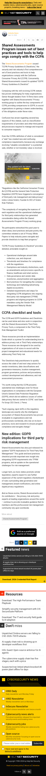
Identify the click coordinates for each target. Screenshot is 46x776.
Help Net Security (33, 761)
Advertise (36, 765)
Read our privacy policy (15, 765)
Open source (13, 733)
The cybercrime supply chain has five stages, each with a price (20, 660)
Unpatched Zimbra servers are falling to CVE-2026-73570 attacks (21, 634)
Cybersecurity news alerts (20, 714)
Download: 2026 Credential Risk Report (19, 579)
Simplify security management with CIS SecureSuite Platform (21, 610)
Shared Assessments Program (19, 64)
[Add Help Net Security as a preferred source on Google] (42, 40)
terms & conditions (13, 751)
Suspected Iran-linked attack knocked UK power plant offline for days (22, 668)
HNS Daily (11, 691)
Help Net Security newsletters (19, 2)
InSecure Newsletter (17, 706)
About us (28, 765)
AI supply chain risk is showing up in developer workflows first (19, 643)
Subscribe (38, 743)
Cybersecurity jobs (16, 724)
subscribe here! (34, 7)
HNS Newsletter (15, 698)
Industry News (13, 33)
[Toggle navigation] (43, 13)
